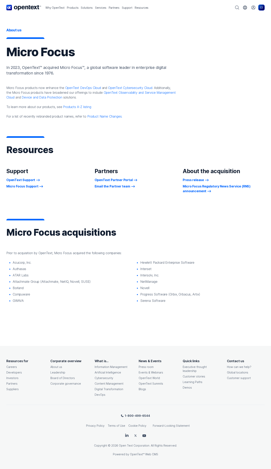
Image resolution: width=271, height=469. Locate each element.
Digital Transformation (109, 389)
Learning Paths (192, 382)
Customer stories (194, 376)
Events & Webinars (151, 372)
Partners (11, 383)
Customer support (239, 378)
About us (56, 367)
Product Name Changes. (104, 116)
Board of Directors (62, 378)
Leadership (57, 372)
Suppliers (12, 389)
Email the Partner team (112, 186)
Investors (12, 378)
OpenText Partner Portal (114, 180)
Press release (193, 180)
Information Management (111, 367)
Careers (11, 367)
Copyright (100, 445)
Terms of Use (116, 425)
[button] (55, 7)
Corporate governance (65, 383)
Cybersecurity (104, 378)
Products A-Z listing (77, 107)
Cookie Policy (137, 425)
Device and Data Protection (42, 97)
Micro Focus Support (22, 186)
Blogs (142, 389)
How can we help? (239, 367)
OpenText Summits (151, 383)
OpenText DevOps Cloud (83, 88)
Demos (187, 387)
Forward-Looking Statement (171, 425)
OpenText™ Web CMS (144, 454)
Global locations (237, 372)
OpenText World (149, 378)
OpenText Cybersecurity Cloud (130, 88)
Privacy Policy (95, 425)
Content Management (109, 383)
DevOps (100, 394)
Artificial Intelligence (108, 372)
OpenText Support (20, 180)
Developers (14, 372)
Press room (146, 367)
